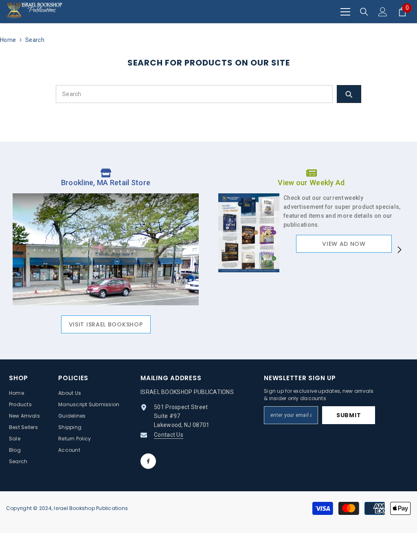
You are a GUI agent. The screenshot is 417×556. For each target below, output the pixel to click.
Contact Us (168, 434)
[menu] (345, 12)
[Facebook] (148, 461)
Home (8, 40)
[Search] (364, 12)
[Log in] (382, 11)
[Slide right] (399, 250)
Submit (348, 415)
